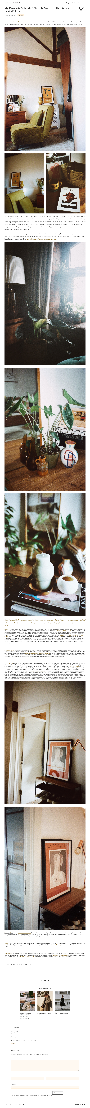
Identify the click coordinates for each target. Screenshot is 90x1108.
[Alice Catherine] (12, 3)
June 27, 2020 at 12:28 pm (16, 1034)
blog (67, 3)
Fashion (22, 1018)
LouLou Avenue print (57, 944)
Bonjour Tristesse (74, 666)
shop (79, 3)
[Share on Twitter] (83, 8)
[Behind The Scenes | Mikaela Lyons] (27, 1001)
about (75, 3)
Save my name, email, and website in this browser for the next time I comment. (32, 1095)
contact (84, 3)
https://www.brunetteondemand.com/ (26, 1040)
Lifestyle (13, 17)
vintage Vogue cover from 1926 (38, 671)
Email (49, 1076)
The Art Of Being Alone (61, 1013)
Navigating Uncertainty (44, 1013)
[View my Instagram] (76, 1104)
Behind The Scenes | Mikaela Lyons (26, 1013)
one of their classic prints (24, 933)
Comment (15, 1059)
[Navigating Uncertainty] (44, 1001)
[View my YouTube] (82, 1104)
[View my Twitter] (80, 1104)
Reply (13, 1043)
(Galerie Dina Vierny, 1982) (63, 630)
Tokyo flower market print (27, 956)
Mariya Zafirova (16, 1032)
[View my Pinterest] (78, 1104)
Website (14, 1084)
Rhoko (6, 629)
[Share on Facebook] (81, 10)
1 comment (20, 15)
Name (14, 1076)
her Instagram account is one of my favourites (37, 653)
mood (71, 3)
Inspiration (7, 17)
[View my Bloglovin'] (84, 1104)
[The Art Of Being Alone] (62, 1001)
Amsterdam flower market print (60, 955)
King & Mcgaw (8, 663)
